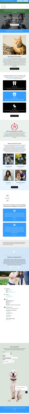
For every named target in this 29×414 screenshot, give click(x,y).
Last (11, 354)
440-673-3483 (8, 311)
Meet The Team (14, 187)
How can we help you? (7, 358)
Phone (4, 356)
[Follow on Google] (15, 410)
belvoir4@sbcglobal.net (11, 292)
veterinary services (10, 78)
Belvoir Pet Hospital (6, 58)
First (11, 353)
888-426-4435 (8, 319)
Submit (5, 363)
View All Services (14, 115)
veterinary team (18, 146)
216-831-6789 (8, 314)
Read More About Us (14, 68)
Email (4, 355)
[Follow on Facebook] (13, 410)
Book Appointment (14, 2)
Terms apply (15, 12)
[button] (26, 392)
